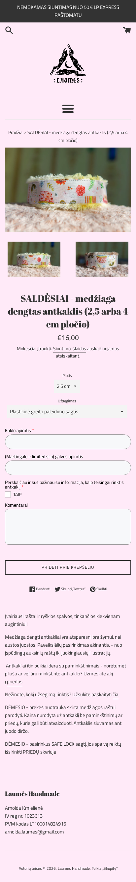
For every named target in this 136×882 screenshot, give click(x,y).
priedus (14, 681)
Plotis (67, 375)
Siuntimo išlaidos (69, 348)
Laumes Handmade (74, 868)
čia (116, 694)
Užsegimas (67, 401)
